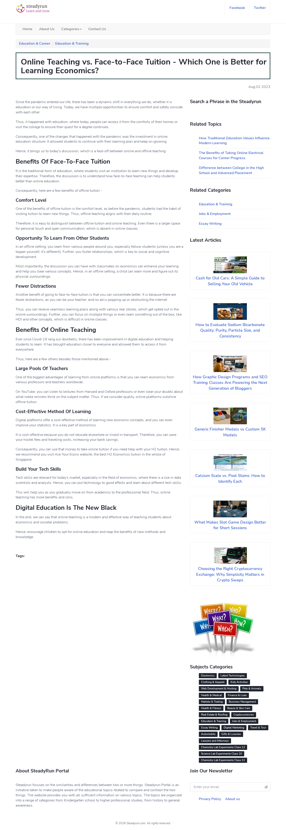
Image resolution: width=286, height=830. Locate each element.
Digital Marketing (234, 727)
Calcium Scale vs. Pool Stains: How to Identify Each (230, 478)
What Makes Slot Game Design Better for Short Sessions (230, 525)
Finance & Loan (237, 695)
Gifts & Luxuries (231, 734)
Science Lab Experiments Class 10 (221, 753)
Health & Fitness (211, 708)
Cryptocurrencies (243, 714)
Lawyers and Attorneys (215, 741)
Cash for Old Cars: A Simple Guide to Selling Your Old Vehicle (230, 281)
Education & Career (34, 43)
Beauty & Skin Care (238, 708)
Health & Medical (211, 695)
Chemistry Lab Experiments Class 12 (223, 747)
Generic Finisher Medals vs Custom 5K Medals (230, 432)
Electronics (207, 675)
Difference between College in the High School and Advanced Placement (231, 170)
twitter (260, 7)
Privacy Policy (210, 799)
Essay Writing (210, 223)
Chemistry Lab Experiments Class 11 (223, 760)
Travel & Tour (258, 727)
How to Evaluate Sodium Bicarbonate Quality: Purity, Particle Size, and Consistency (230, 330)
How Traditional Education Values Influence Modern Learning (234, 141)
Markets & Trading (212, 701)
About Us (47, 29)
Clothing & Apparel (213, 682)
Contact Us (97, 29)
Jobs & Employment (215, 213)
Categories (70, 29)
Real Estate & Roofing (214, 714)
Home (27, 29)
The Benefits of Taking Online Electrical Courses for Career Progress (231, 155)
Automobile (208, 734)
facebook (237, 7)
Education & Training (72, 43)
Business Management (242, 701)
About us (232, 799)
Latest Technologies (233, 675)
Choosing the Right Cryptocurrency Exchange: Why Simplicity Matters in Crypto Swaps (230, 574)
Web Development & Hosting (218, 688)
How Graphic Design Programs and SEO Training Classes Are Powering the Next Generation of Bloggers (230, 382)
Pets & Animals (251, 688)
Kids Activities (239, 682)
